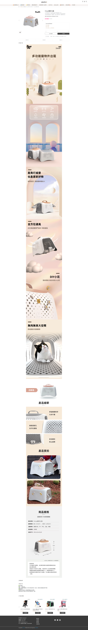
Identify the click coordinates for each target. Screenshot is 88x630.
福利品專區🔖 (68, 4)
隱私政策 (37, 622)
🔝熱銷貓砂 (22, 4)
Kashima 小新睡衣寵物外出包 (50, 609)
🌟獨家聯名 (28, 4)
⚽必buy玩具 (56, 4)
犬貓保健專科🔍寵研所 (43, 4)
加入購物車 (51, 33)
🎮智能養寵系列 (34, 4)
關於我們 (37, 618)
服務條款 (37, 621)
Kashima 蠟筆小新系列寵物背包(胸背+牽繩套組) (37, 609)
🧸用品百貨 (62, 4)
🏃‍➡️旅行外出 (50, 4)
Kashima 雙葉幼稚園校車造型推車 (62, 609)
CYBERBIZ (36, 627)
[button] (42, 20)
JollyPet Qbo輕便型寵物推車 (25, 609)
